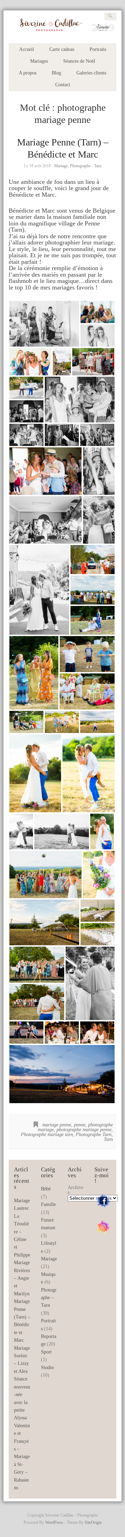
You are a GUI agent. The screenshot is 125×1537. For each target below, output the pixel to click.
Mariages (39, 61)
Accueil (26, 49)
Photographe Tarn (93, 1134)
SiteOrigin (93, 1522)
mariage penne (56, 1124)
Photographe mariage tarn (47, 1134)
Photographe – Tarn (49, 1297)
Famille (48, 1204)
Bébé (46, 1188)
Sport (46, 1352)
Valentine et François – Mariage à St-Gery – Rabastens (22, 1456)
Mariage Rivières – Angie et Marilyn (22, 1278)
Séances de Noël (79, 61)
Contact (62, 84)
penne (79, 1124)
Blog (56, 72)
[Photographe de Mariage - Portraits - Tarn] (62, 32)
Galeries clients (91, 72)
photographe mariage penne (84, 1129)
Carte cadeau (61, 49)
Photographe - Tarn (85, 166)
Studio (47, 1367)
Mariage (61, 166)
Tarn (108, 1139)
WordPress (54, 1522)
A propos (27, 72)
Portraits (98, 49)
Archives (75, 1190)
